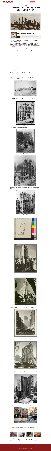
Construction (17, 427)
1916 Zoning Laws (13, 427)
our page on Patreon (16, 67)
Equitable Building (21, 427)
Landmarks (25, 5)
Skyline (28, 427)
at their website (23, 372)
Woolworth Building (32, 427)
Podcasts (25, 427)
